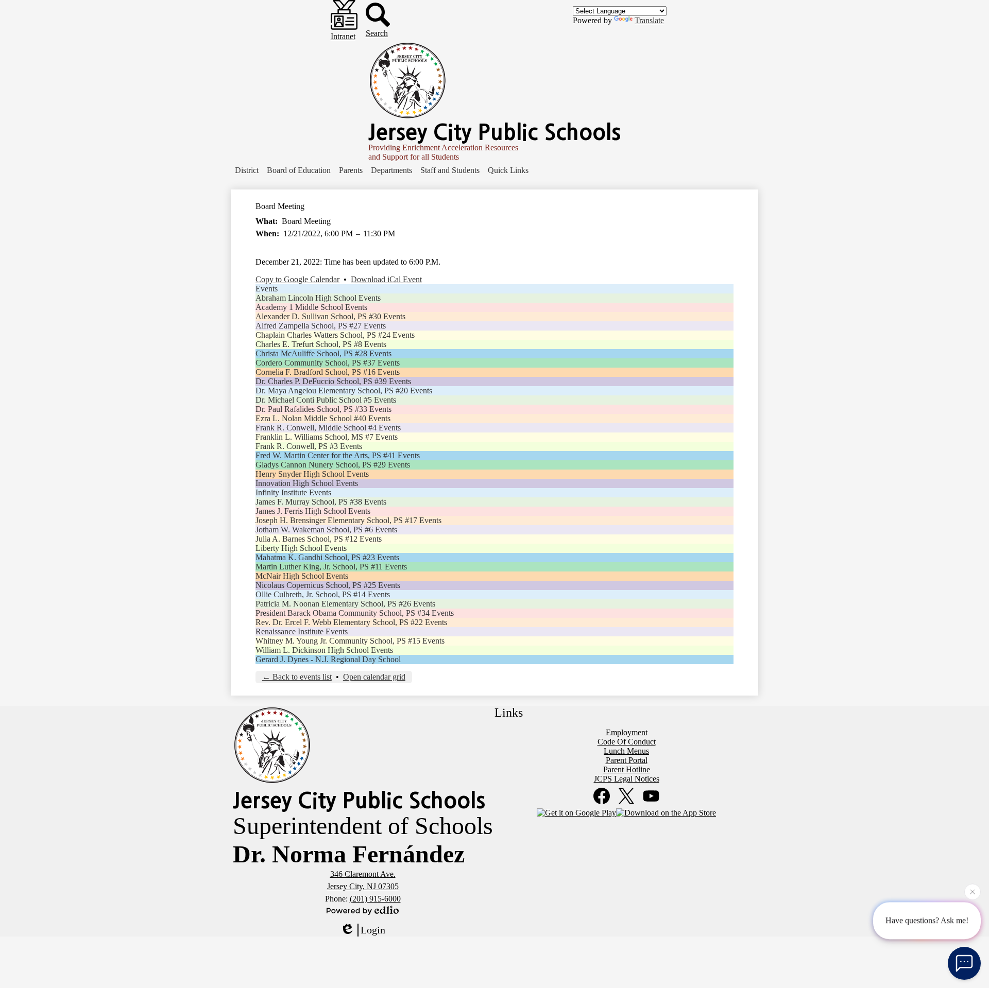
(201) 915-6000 (375, 898)
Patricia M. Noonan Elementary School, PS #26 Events (345, 603)
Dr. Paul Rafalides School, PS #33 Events (323, 409)
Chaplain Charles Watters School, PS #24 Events (335, 335)
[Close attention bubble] (972, 894)
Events (266, 288)
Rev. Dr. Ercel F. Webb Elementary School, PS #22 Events (351, 622)
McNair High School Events (301, 575)
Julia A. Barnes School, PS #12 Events (318, 538)
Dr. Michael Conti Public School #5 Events (325, 399)
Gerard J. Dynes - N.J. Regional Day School (328, 659)
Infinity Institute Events (293, 492)
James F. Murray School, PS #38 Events (320, 501)
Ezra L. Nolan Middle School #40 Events (322, 418)
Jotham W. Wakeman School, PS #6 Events (326, 529)
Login (373, 929)
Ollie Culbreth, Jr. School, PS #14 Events (322, 594)
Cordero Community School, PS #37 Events (327, 362)
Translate (649, 20)
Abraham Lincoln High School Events (318, 297)
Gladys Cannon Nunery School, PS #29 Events (332, 464)
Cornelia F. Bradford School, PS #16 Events (327, 372)
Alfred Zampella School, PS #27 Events (320, 325)
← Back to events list (297, 676)
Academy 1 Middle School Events (311, 307)
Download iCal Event (386, 279)
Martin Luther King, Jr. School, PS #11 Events (331, 566)
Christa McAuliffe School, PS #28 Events (323, 353)
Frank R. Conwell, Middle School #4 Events (328, 427)
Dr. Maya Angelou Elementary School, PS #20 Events (343, 390)
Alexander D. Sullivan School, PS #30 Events (330, 316)
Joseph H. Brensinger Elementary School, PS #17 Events (348, 520)
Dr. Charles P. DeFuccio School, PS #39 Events (333, 381)
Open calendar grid (374, 676)
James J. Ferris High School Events (312, 511)
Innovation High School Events (306, 483)
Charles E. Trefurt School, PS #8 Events (320, 344)
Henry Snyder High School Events (312, 474)
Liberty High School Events (301, 548)
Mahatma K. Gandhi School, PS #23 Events (327, 557)
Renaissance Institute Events (301, 631)
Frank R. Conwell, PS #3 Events (308, 446)
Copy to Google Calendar (297, 279)
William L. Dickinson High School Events (324, 650)
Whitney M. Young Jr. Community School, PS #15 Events (350, 640)
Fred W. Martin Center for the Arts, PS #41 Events (337, 455)
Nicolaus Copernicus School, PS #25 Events (327, 585)
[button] (247, 170)
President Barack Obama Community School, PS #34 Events (354, 613)
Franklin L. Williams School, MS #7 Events (326, 436)
